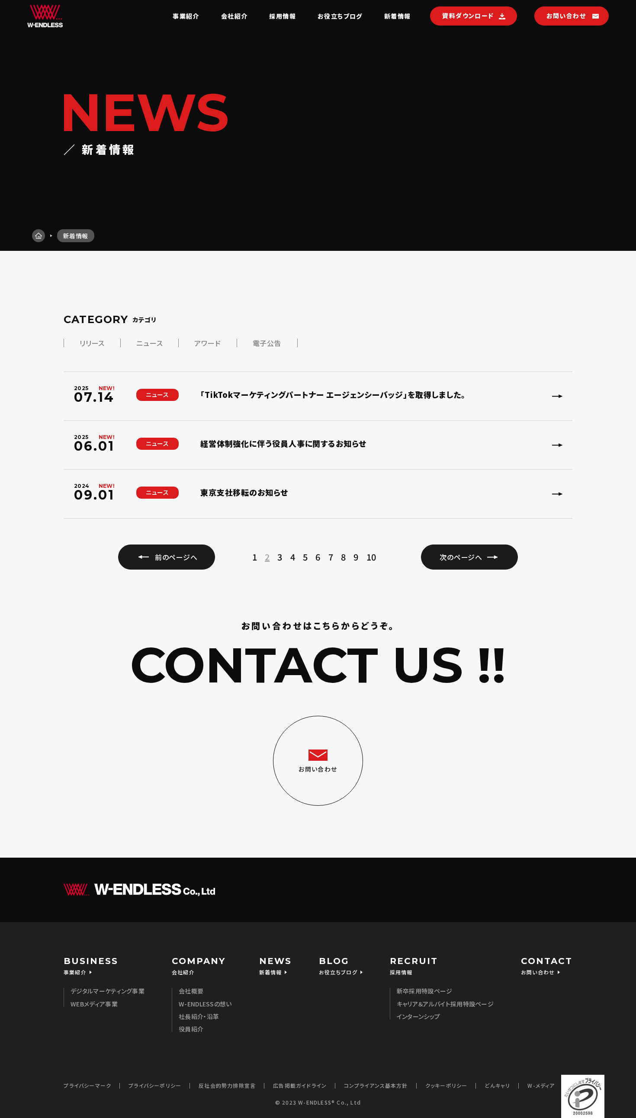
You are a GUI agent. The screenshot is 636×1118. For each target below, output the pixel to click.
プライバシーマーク (87, 1085)
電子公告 (267, 343)
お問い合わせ (566, 15)
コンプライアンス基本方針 (376, 1085)
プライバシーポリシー (154, 1085)
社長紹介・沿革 (199, 1016)
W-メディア (541, 1085)
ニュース (149, 343)
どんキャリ (497, 1085)
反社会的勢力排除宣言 (227, 1085)
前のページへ (176, 557)
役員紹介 (191, 1029)
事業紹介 (186, 16)
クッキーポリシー (446, 1085)
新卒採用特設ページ (425, 991)
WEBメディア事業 (94, 1003)
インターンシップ (418, 1016)
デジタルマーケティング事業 (108, 991)
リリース (92, 343)
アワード (207, 343)
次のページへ (461, 557)
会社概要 (191, 991)
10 (371, 557)
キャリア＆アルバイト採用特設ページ (445, 1003)
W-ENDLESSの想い (205, 1003)
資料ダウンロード (468, 15)
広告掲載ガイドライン (300, 1085)
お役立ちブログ (340, 16)
